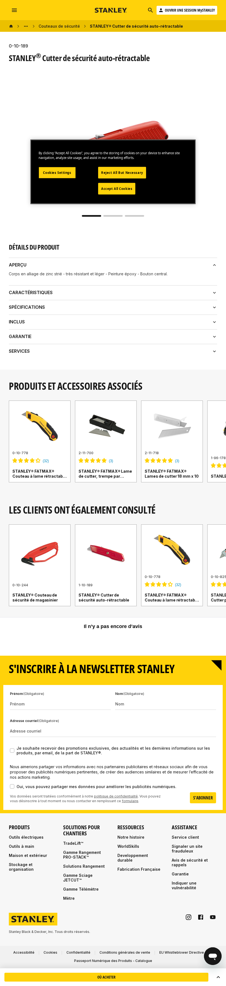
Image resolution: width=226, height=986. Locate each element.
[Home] (11, 26)
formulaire (130, 801)
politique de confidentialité (116, 796)
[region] (113, 447)
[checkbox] (12, 750)
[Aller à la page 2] (113, 216)
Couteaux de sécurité (59, 26)
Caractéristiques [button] (31, 292)
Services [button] (19, 351)
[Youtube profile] (212, 917)
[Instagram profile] (188, 917)
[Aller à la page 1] (91, 216)
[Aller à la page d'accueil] (111, 10)
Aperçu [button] (17, 265)
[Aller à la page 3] (134, 216)
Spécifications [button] (27, 307)
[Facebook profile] (200, 917)
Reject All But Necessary (122, 173)
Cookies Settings (57, 173)
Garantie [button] (20, 336)
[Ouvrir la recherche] (150, 10)
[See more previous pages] (26, 26)
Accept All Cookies (116, 189)
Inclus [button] (17, 322)
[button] (218, 977)
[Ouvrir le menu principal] (14, 10)
